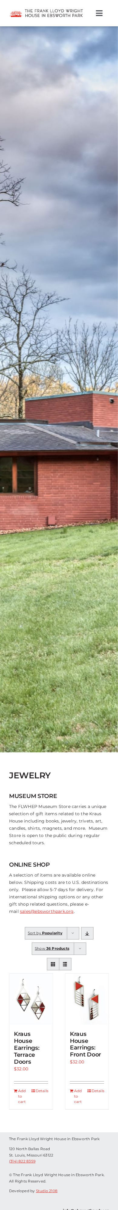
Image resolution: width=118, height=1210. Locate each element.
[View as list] (65, 964)
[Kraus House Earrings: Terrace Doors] (31, 999)
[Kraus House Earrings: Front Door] (87, 999)
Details (42, 1090)
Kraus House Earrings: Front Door (85, 1044)
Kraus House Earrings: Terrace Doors (26, 1047)
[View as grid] (53, 964)
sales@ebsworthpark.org (47, 911)
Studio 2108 (46, 1191)
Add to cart (22, 1096)
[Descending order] (87, 933)
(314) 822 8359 (22, 1161)
